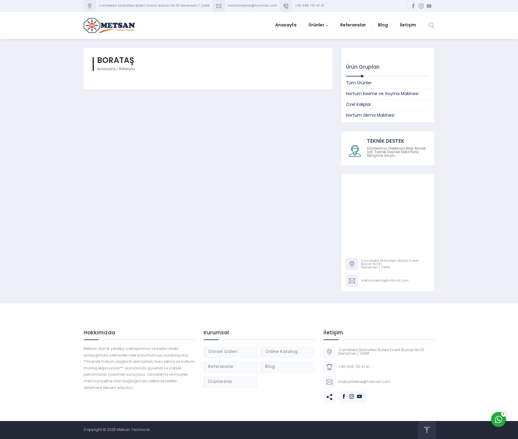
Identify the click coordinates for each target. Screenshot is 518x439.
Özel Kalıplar (358, 105)
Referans (127, 69)
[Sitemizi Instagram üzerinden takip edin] (421, 6)
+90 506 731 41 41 (309, 5)
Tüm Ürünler (359, 83)
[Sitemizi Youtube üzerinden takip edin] (429, 6)
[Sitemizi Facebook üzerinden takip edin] (413, 6)
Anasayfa (106, 69)
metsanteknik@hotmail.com (252, 5)
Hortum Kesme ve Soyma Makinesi (382, 94)
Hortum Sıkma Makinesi (370, 115)
